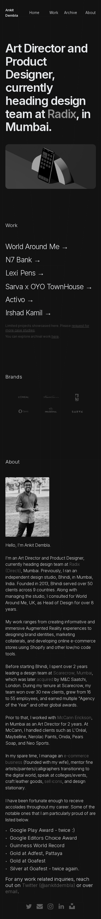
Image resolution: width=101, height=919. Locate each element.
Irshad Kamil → (28, 312)
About (90, 12)
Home (34, 12)
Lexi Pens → (24, 272)
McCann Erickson (74, 717)
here (55, 336)
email (11, 891)
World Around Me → (36, 246)
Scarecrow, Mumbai (72, 673)
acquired (45, 679)
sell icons (53, 781)
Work (53, 12)
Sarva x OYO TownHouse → (48, 286)
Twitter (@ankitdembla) (48, 885)
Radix (61, 114)
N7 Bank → (23, 259)
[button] (29, 906)
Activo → (19, 299)
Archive (70, 12)
